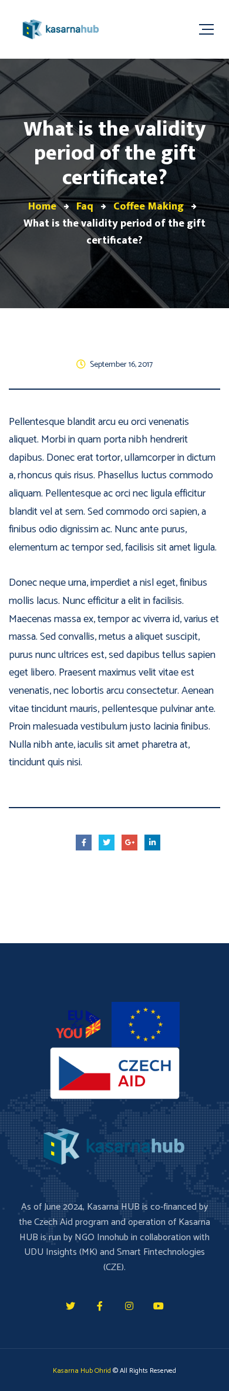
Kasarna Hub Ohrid (82, 1370)
